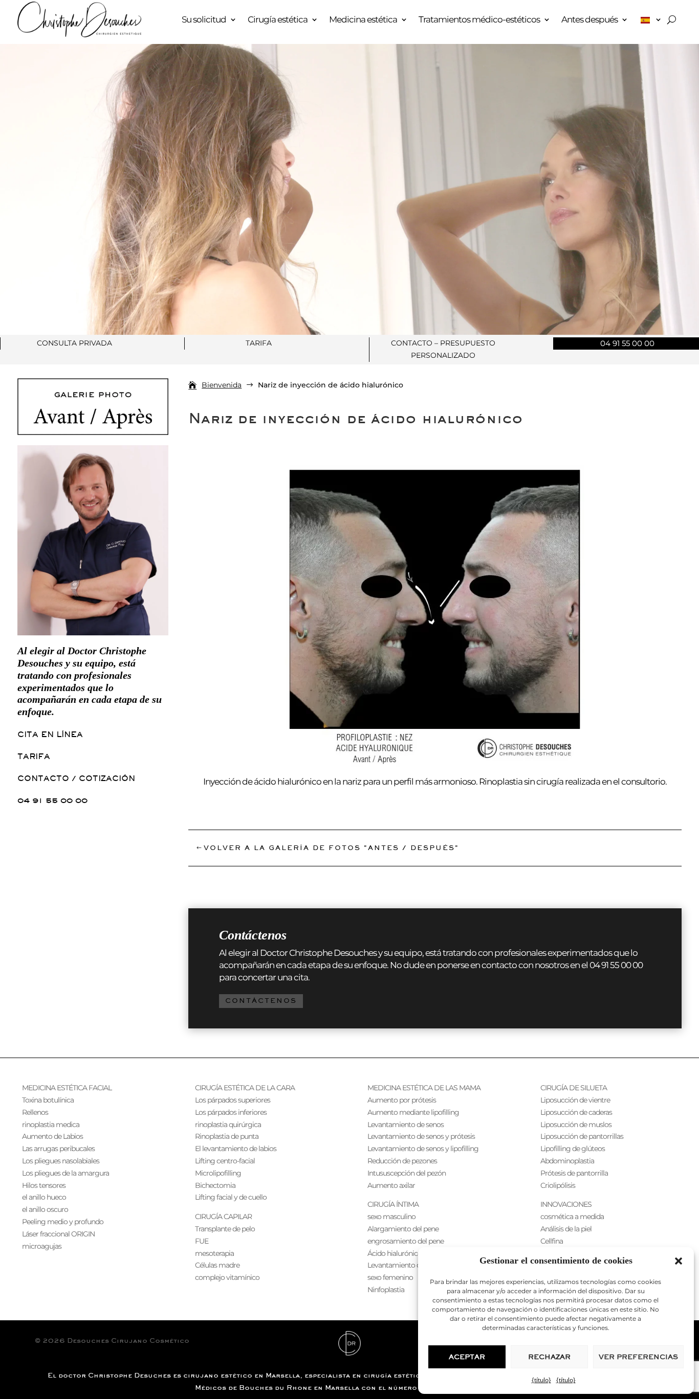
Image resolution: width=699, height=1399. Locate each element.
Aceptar (467, 1357)
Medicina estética (363, 19)
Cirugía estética (278, 19)
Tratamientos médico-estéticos (479, 19)
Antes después (589, 19)
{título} (541, 1379)
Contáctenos (261, 1000)
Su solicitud (204, 19)
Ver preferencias (638, 1357)
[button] (678, 1261)
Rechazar (549, 1357)
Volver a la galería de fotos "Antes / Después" (331, 848)
